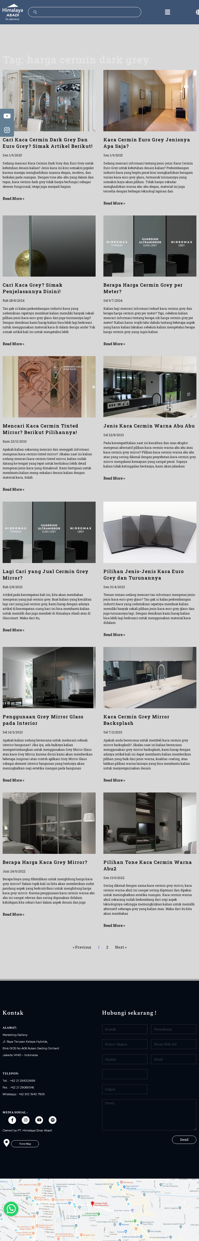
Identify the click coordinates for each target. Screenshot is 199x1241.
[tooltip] (7, 116)
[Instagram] (26, 1120)
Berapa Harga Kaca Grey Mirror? (45, 862)
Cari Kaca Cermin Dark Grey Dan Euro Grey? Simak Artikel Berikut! (48, 142)
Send (184, 1139)
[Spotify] (52, 1120)
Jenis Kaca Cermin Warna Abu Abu (149, 426)
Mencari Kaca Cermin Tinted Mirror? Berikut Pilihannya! (41, 429)
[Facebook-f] (12, 1120)
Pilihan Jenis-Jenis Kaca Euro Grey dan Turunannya (143, 574)
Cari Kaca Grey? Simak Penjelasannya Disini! (33, 288)
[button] (25, 1143)
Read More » (13, 198)
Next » (120, 947)
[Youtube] (39, 1120)
